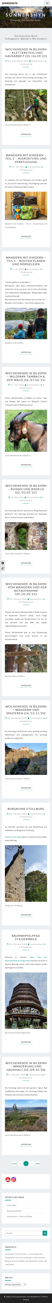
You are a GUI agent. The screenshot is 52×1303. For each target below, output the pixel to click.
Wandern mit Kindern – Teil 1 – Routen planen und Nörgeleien (26, 261)
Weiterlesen (27, 134)
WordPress (35, 1297)
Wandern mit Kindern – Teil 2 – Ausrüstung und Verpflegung (26, 158)
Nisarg (26, 1299)
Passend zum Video (13, 837)
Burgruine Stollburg (26, 808)
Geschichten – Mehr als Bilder (19, 1216)
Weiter (38, 1164)
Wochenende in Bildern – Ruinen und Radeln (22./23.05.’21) (26, 489)
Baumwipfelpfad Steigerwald (26, 937)
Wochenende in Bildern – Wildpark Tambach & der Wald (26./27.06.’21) (26, 376)
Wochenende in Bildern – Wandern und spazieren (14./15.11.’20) (26, 710)
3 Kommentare (26, 602)
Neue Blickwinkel (14, 1211)
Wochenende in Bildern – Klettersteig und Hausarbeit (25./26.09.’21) (26, 53)
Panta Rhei (11, 1205)
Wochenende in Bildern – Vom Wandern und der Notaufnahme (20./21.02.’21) (26, 589)
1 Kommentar (26, 64)
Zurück (14, 1164)
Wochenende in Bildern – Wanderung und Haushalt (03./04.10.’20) (26, 1066)
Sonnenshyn (10, 3)
